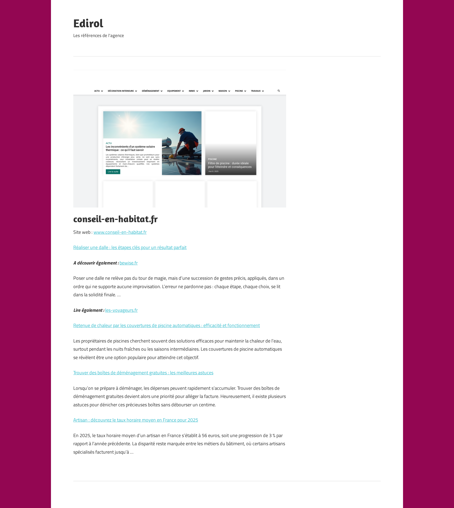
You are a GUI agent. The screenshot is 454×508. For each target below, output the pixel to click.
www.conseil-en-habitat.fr (120, 232)
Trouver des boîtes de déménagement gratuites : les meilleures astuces (143, 372)
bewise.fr (129, 262)
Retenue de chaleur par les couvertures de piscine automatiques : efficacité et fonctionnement (166, 325)
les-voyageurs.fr (121, 310)
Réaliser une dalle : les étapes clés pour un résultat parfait (130, 247)
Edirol (88, 23)
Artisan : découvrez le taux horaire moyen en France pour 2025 (135, 419)
